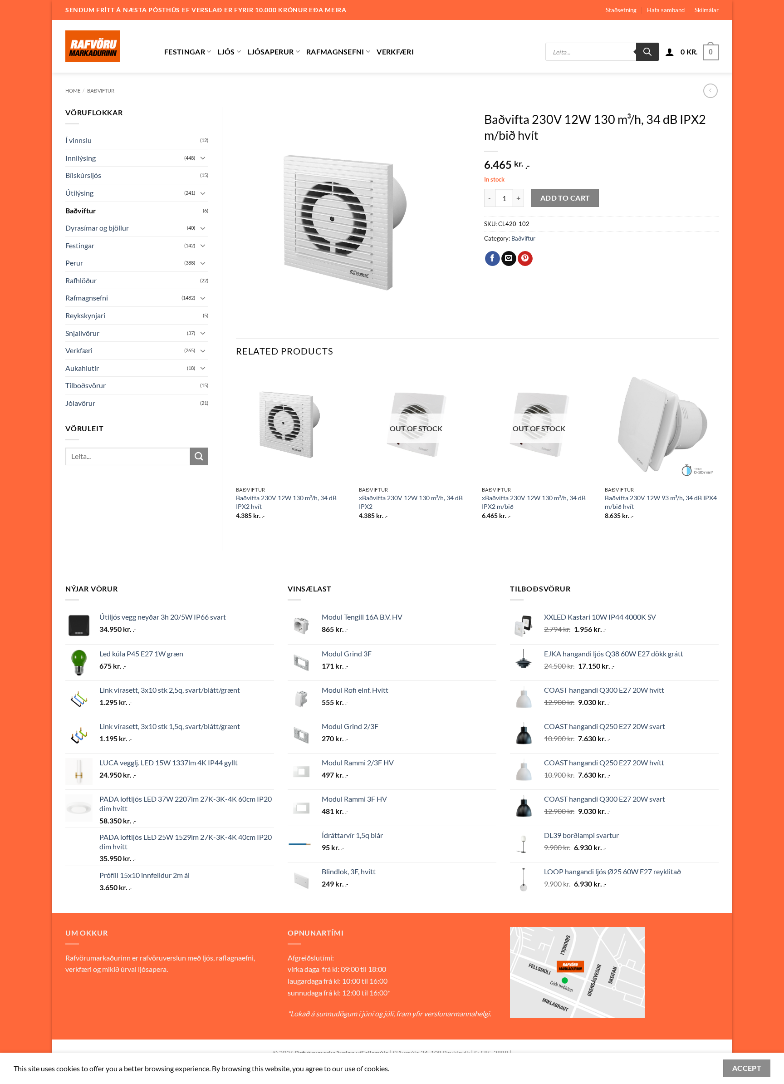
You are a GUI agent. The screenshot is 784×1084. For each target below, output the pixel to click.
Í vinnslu (78, 140)
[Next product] (710, 91)
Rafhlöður (81, 280)
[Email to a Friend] (508, 258)
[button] (669, 52)
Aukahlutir (82, 368)
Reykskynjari (85, 315)
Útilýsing (79, 192)
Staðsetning (621, 10)
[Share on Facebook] (492, 258)
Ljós (226, 51)
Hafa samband (666, 10)
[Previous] (236, 451)
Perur (74, 262)
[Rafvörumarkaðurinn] (108, 46)
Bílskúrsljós (83, 175)
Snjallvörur (82, 333)
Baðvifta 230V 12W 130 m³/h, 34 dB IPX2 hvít (286, 502)
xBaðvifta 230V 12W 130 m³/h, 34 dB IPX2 (411, 502)
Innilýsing (80, 157)
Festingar (184, 51)
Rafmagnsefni (335, 51)
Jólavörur (80, 403)
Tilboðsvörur (85, 385)
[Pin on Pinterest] (525, 258)
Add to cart (565, 198)
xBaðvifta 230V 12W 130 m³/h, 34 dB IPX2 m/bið (534, 502)
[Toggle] (202, 157)
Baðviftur (100, 91)
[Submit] (199, 456)
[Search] (647, 52)
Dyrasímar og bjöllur (97, 227)
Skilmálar (707, 10)
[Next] (718, 451)
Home (72, 91)
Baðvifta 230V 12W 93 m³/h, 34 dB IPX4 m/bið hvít (661, 502)
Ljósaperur (270, 51)
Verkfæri (395, 51)
